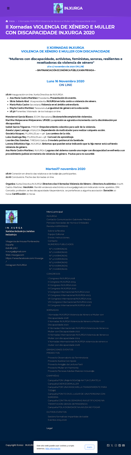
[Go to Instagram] (116, 445)
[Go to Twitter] (112, 445)
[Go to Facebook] (108, 445)
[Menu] (8, 8)
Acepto (89, 447)
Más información (52, 448)
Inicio (12, 21)
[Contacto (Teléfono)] (120, 445)
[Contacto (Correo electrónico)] (123, 445)
